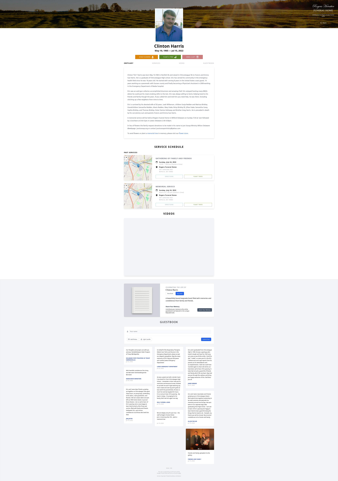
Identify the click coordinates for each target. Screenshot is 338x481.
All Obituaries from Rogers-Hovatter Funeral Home (323, 15)
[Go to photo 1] (198, 448)
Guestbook (208, 63)
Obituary (128, 63)
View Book (170, 293)
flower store (183, 133)
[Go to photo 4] (201, 448)
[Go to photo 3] (200, 448)
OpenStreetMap (171, 476)
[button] (138, 166)
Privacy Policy (164, 473)
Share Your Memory (204, 310)
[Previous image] (188, 439)
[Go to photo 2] (199, 448)
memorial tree (152, 133)
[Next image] (212, 439)
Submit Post (206, 339)
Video (181, 63)
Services (156, 63)
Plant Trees (198, 176)
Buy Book (179, 293)
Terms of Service (174, 473)
